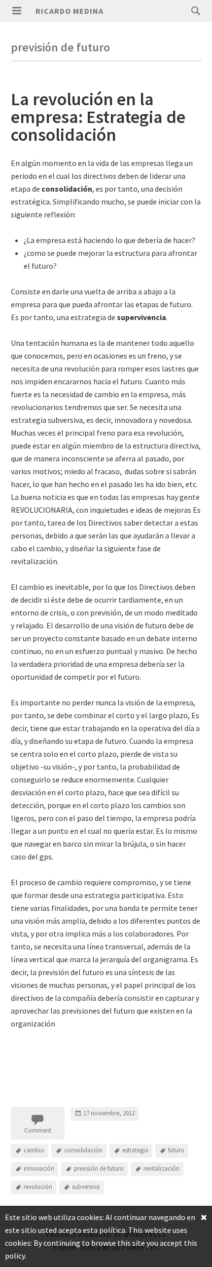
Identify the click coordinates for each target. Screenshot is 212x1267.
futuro (176, 1150)
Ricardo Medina (69, 11)
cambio (34, 1150)
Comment (37, 1130)
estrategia (135, 1150)
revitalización (161, 1168)
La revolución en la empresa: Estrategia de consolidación (98, 117)
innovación (39, 1168)
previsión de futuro (99, 1168)
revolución (38, 1187)
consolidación (83, 1150)
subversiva (86, 1187)
